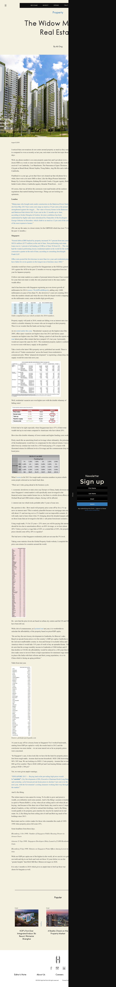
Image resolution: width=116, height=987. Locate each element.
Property (58, 12)
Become (34, 5)
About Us (41, 974)
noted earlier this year (24, 331)
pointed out (39, 628)
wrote (19, 477)
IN (57, 968)
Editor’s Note (20, 974)
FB (51, 968)
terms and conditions (92, 510)
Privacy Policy (66, 980)
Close (72, 495)
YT (64, 968)
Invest (46, 5)
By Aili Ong (10, 955)
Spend (56, 5)
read (13, 339)
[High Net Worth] (5, 5)
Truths (67, 5)
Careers (59, 974)
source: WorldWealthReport (38, 290)
